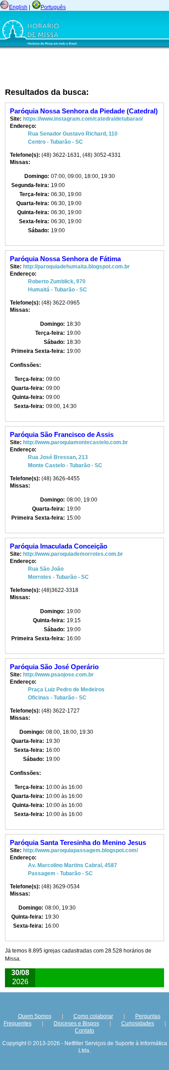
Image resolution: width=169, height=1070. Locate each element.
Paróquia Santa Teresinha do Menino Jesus (78, 842)
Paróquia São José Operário (54, 667)
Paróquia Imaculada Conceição (58, 546)
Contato (84, 1031)
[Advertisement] (60, 68)
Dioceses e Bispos (76, 1023)
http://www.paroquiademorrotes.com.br (73, 554)
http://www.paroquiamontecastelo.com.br (75, 442)
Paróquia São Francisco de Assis (62, 434)
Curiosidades (137, 1023)
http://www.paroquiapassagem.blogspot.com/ (80, 850)
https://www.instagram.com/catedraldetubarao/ (83, 119)
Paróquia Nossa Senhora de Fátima (65, 259)
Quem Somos (34, 1016)
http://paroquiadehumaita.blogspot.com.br (76, 266)
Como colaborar (93, 1016)
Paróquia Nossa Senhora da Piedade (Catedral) (84, 111)
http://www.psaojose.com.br (58, 674)
